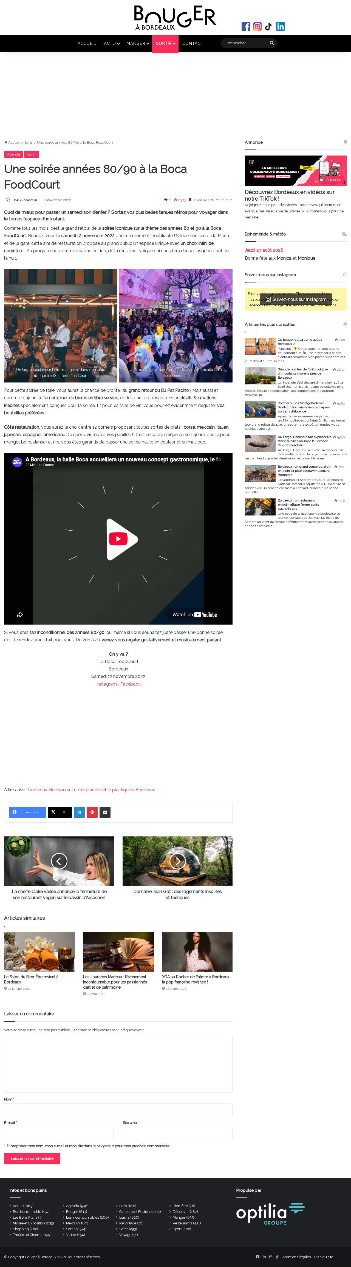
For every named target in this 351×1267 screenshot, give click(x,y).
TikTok (269, 26)
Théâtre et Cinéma (28, 1235)
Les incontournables (82, 1217)
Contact (192, 43)
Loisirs (124, 1217)
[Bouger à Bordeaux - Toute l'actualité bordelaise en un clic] (175, 17)
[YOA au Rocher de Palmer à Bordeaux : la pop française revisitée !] (197, 952)
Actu (110, 43)
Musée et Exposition (29, 1223)
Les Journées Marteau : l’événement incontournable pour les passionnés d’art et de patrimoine (115, 982)
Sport (177, 1229)
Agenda (13, 154)
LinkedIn (280, 26)
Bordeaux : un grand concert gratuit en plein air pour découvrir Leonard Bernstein (304, 471)
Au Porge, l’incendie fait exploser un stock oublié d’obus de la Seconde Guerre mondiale (304, 441)
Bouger (72, 1212)
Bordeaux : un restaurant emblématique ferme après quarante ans (298, 504)
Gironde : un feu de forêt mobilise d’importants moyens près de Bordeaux (303, 373)
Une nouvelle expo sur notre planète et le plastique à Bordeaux (91, 789)
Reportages (128, 1223)
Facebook (246, 26)
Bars (123, 1206)
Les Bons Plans (25, 1217)
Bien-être (180, 1206)
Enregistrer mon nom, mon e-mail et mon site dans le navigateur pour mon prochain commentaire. (89, 1146)
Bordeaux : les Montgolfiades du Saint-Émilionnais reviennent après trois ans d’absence (304, 407)
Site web (130, 1123)
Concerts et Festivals (135, 1212)
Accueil (87, 43)
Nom (9, 1099)
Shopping (21, 1229)
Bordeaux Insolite (27, 1212)
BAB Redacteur (25, 200)
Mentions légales (297, 1257)
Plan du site (323, 1257)
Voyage (125, 1235)
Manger (136, 43)
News (70, 1223)
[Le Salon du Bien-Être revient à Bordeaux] (39, 952)
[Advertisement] (175, 98)
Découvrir (181, 1212)
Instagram (257, 26)
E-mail (10, 1123)
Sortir (164, 43)
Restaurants (182, 1223)
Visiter (71, 1235)
